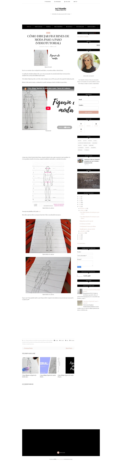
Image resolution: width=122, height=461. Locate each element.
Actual (95, 140)
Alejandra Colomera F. (45, 46)
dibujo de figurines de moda (35, 340)
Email (80, 99)
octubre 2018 (83, 210)
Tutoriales (80, 26)
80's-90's (90, 140)
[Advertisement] (61, 18)
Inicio (29, 26)
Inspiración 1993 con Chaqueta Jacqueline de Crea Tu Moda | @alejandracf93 (92, 161)
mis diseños (93, 147)
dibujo (48, 32)
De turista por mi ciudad (85, 223)
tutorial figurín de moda (28, 344)
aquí (39, 211)
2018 (80, 206)
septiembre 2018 (83, 231)
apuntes (79, 145)
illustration (80, 147)
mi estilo (87, 147)
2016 (80, 237)
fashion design (48, 342)
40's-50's (79, 140)
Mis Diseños (58, 26)
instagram (81, 125)
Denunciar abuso (81, 243)
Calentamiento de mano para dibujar (88, 226)
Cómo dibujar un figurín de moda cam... (29, 376)
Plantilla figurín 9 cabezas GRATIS (87, 229)
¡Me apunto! (88, 112)
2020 (80, 202)
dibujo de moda (45, 340)
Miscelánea (91, 26)
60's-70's (84, 140)
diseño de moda (33, 342)
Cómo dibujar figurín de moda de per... (65, 376)
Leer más (94, 87)
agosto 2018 (82, 233)
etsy (81, 131)
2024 (80, 196)
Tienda (48, 26)
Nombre (81, 105)
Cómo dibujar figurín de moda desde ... (48, 376)
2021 (80, 200)
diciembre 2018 (83, 208)
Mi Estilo (69, 26)
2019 (80, 204)
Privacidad (38, 26)
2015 (80, 239)
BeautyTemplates (60, 459)
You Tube (96, 125)
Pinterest (88, 125)
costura (85, 145)
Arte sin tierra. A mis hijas (82, 36)
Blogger (71, 459)
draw (39, 342)
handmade (91, 145)
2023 (80, 198)
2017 (80, 235)
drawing (43, 342)
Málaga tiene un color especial (86, 221)
